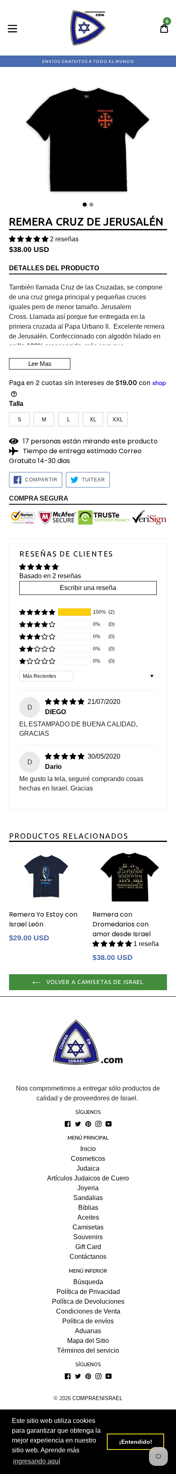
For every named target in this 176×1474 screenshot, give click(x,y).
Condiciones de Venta (88, 1311)
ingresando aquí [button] (36, 1461)
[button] (29, 239)
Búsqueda (88, 1281)
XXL (118, 419)
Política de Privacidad (88, 1291)
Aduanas (88, 1330)
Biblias (88, 1207)
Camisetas (88, 1227)
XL (93, 419)
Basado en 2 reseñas (50, 575)
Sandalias (88, 1197)
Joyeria (88, 1188)
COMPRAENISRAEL (97, 1398)
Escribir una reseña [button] (88, 587)
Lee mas (40, 363)
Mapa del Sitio (88, 1340)
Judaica (88, 1168)
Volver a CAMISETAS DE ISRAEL (94, 982)
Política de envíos (88, 1321)
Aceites (88, 1217)
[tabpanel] (88, 137)
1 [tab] (85, 205)
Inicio (88, 1148)
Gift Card (88, 1246)
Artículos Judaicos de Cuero (88, 1178)
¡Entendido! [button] (135, 1441)
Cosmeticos (88, 1158)
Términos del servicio (88, 1350)
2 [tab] (91, 205)
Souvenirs (88, 1237)
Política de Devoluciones (88, 1301)
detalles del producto (54, 268)
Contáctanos (88, 1256)
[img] (65, 701)
